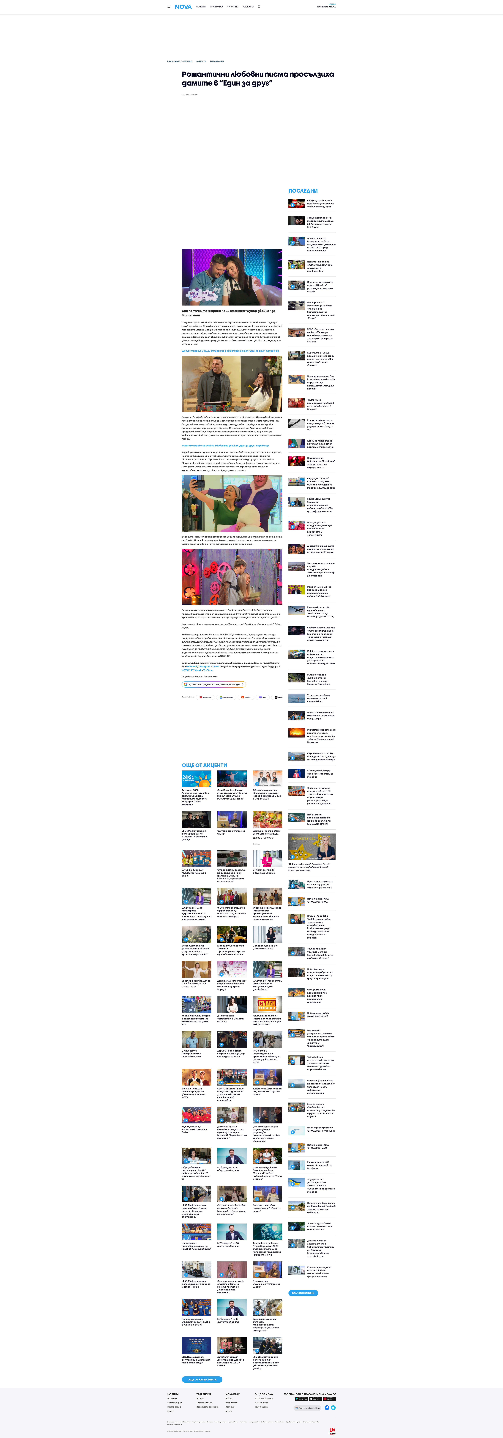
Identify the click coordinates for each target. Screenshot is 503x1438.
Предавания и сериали (207, 1407)
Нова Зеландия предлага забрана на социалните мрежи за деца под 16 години (320, 974)
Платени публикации (174, 1424)
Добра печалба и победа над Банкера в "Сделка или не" (267, 1091)
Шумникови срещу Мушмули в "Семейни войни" (194, 873)
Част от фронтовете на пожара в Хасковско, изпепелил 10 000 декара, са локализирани (321, 1086)
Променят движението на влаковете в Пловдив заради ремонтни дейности (321, 1207)
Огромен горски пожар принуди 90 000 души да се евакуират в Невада (321, 756)
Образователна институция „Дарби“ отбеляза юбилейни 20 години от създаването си (196, 1173)
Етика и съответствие (311, 1422)
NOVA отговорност (264, 1398)
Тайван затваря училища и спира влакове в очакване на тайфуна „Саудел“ (320, 953)
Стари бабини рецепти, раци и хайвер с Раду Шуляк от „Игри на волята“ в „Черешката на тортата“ (231, 876)
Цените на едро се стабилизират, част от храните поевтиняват (319, 266)
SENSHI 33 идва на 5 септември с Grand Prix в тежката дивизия (196, 1360)
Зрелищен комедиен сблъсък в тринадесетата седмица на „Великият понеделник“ (266, 1325)
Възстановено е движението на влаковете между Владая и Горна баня (318, 679)
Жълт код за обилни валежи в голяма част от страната (320, 1226)
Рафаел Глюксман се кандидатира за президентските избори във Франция (319, 591)
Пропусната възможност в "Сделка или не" (266, 1284)
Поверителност (267, 1422)
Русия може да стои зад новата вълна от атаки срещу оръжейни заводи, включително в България (321, 735)
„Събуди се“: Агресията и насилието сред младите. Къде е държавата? (267, 985)
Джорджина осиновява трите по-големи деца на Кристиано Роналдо (320, 549)
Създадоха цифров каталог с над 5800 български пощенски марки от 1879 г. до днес (321, 483)
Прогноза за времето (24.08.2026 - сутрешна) (321, 1129)
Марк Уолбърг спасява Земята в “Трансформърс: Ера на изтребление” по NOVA (231, 950)
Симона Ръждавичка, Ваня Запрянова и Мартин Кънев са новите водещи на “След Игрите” (267, 1173)
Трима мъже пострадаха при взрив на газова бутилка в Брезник (320, 404)
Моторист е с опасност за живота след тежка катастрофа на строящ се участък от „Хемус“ (321, 310)
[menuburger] (169, 6)
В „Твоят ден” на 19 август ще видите (228, 1320)
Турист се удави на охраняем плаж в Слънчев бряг (318, 698)
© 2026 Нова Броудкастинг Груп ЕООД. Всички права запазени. (188, 1431)
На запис (233, 6)
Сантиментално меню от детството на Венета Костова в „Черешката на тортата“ (230, 1287)
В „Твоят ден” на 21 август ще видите (228, 1168)
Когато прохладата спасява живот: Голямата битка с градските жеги (319, 1272)
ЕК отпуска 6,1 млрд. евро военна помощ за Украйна (320, 773)
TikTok (215, 666)
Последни (172, 1398)
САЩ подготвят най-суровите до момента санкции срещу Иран (320, 203)
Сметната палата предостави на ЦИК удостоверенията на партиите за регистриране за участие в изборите (320, 796)
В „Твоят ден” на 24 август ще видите (264, 871)
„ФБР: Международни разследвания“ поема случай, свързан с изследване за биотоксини (194, 1211)
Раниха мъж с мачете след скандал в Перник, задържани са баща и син (321, 425)
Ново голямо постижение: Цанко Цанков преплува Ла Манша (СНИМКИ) (319, 819)
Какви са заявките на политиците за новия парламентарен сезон (320, 443)
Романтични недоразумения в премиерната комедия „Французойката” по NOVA (266, 1056)
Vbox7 (198, 670)
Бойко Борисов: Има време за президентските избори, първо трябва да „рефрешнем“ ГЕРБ (320, 505)
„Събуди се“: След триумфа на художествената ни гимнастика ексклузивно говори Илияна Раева (196, 913)
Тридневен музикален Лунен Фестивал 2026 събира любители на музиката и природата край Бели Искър (267, 1249)
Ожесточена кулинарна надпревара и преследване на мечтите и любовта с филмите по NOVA (267, 913)
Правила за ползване (293, 1422)
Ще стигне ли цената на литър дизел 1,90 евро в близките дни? (320, 884)
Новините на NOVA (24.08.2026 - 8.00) (318, 1015)
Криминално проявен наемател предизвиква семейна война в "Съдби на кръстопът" (267, 1019)
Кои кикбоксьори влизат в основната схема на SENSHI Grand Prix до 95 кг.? (196, 1019)
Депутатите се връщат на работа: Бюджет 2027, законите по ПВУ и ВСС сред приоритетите (321, 244)
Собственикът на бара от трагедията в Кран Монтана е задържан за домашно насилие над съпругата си (321, 633)
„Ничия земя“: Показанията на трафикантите (191, 1053)
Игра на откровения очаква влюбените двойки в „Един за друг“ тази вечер (225, 445)
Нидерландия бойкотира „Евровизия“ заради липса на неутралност (321, 462)
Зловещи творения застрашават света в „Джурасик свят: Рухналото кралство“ (195, 950)
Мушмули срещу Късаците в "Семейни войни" (194, 1129)
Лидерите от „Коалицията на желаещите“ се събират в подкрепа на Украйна (321, 1185)
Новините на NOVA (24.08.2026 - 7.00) (318, 1146)
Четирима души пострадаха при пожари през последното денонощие (317, 995)
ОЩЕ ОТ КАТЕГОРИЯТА (202, 1379)
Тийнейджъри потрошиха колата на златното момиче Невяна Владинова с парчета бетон (320, 1063)
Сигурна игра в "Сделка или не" (231, 832)
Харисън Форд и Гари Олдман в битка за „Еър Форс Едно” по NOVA (231, 1053)
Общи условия (254, 1422)
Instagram (204, 666)
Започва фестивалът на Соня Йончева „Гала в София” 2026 (196, 983)
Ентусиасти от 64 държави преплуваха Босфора (319, 1165)
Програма (216, 6)
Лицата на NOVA (204, 1403)
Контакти (243, 1422)
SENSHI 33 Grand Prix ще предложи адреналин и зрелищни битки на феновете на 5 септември (230, 1094)
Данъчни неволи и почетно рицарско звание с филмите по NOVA (194, 1092)
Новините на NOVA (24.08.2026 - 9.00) (318, 900)
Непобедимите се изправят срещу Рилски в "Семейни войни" (196, 1322)
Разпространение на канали (202, 1422)
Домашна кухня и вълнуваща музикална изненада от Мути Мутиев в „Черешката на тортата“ (232, 1132)
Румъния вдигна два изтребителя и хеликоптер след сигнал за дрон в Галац (320, 612)
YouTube (208, 670)
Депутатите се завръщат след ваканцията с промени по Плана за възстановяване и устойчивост (320, 1248)
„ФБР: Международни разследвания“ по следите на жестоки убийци (194, 835)
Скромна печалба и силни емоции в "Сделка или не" (266, 1208)
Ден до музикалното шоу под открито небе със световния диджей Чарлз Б (231, 985)
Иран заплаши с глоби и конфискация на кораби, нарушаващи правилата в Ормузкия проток (321, 382)
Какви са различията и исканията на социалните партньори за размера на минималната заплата (321, 657)
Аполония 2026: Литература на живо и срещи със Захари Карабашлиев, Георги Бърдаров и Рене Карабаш (195, 797)
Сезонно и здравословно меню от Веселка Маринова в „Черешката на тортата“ (231, 1209)
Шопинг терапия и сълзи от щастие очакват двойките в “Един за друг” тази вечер (230, 350)
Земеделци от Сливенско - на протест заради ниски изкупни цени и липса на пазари (321, 1110)
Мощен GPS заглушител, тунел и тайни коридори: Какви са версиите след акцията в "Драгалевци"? (321, 1038)
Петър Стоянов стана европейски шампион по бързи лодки (321, 715)
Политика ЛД (279, 1422)
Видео (170, 1411)
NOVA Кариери (261, 1403)
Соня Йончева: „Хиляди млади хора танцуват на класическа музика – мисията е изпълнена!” (232, 794)
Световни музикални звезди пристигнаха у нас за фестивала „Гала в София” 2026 (267, 794)
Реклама (170, 1422)
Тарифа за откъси (221, 1422)
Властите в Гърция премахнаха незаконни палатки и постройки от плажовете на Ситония (320, 358)
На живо (248, 6)
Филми (228, 1411)
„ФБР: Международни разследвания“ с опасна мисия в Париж (196, 1284)
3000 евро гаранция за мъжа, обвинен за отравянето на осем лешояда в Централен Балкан (320, 335)
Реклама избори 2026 (183, 1422)
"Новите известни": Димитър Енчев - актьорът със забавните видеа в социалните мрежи (309, 867)
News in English (261, 1407)
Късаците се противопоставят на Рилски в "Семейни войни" (196, 1246)
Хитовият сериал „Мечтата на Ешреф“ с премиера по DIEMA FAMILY (230, 1361)
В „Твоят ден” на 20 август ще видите (228, 1244)
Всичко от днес (174, 1403)
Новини (201, 6)
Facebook (191, 666)
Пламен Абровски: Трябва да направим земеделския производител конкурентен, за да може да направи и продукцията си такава (319, 927)
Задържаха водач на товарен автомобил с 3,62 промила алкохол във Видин (320, 222)
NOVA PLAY (187, 670)
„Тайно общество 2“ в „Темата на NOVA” (265, 947)
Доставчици (233, 1422)
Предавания (231, 1403)
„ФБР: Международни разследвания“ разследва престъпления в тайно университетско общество (266, 1133)
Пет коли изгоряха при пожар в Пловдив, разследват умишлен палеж (320, 287)
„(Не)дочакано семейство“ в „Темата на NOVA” (230, 1018)
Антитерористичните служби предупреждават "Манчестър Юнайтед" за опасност (321, 569)
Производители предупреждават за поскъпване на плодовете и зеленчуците (319, 528)
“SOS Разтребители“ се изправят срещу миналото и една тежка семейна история (231, 912)
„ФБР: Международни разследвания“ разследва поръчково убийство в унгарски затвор (266, 1363)
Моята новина (174, 1407)
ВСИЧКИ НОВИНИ (303, 1293)
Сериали (229, 1407)
